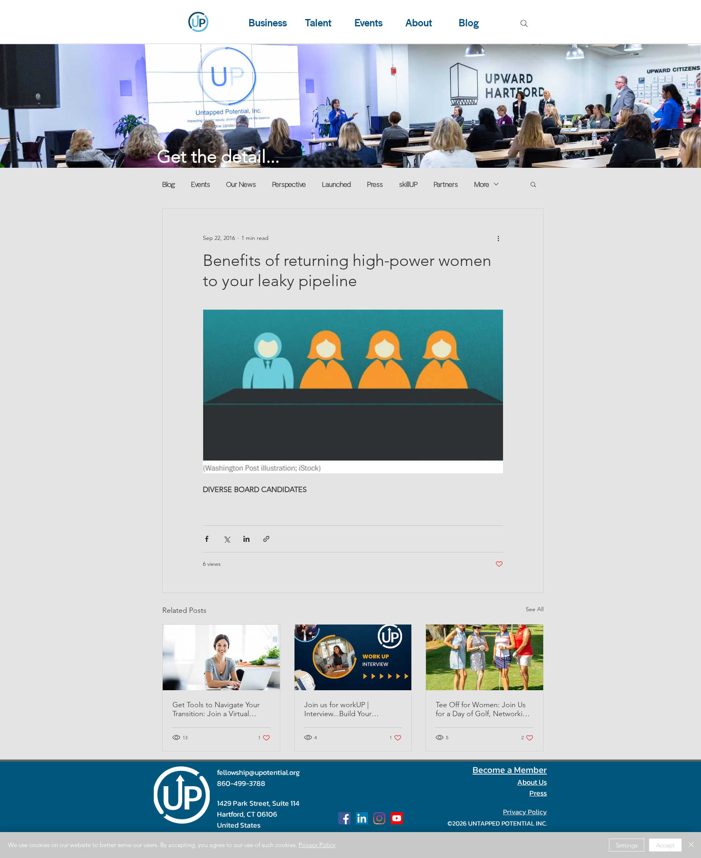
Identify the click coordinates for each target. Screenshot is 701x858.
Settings (626, 845)
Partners (446, 184)
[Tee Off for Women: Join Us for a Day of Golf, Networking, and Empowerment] (484, 657)
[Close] (691, 845)
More (481, 184)
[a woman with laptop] (221, 657)
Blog (168, 184)
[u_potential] (379, 818)
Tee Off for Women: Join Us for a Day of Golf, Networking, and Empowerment (484, 709)
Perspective (289, 184)
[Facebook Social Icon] (344, 818)
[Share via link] (266, 539)
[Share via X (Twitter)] (226, 539)
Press (375, 184)
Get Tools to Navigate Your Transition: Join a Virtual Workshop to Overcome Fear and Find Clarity (219, 709)
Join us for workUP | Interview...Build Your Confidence (338, 709)
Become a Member (510, 770)
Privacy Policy (317, 845)
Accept (665, 845)
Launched (336, 184)
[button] (533, 184)
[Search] (524, 23)
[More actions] (498, 238)
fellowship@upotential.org (258, 772)
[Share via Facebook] (207, 539)
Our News (241, 184)
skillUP (408, 184)
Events (200, 184)
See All (535, 609)
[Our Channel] (397, 818)
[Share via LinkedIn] (246, 539)
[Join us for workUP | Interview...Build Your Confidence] (353, 657)
